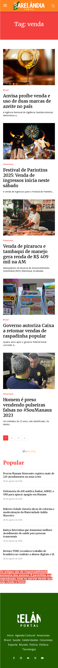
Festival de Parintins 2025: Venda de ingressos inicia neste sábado (26, 177)
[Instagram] (21, 658)
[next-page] (24, 437)
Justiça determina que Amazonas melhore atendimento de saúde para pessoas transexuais (27, 533)
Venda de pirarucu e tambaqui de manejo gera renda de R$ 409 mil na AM (25, 254)
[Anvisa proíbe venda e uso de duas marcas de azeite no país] (29, 67)
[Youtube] (42, 658)
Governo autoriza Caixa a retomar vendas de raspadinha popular (28, 331)
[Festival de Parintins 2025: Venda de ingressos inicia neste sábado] (29, 141)
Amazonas (8, 164)
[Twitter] (35, 658)
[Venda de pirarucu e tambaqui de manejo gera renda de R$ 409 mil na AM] (29, 217)
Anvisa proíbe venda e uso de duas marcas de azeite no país (27, 101)
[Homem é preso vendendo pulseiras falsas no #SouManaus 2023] (29, 371)
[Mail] (28, 658)
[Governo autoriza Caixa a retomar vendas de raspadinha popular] (29, 297)
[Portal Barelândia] (29, 5)
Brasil (6, 90)
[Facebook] (14, 658)
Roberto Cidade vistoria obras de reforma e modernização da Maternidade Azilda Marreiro (28, 512)
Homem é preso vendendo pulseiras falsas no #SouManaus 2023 (27, 407)
